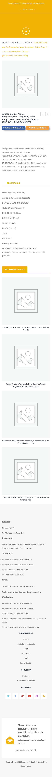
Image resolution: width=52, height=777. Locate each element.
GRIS (18, 167)
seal (4, 170)
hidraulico (35, 167)
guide (27, 167)
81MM (27, 163)
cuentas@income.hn (32, 592)
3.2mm (12, 159)
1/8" (8, 156)
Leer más (26, 328)
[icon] (26, 31)
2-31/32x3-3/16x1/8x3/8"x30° (32, 156)
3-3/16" (5, 159)
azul (4, 167)
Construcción (19, 149)
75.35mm (28, 159)
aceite (40, 163)
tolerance (16, 170)
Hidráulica (29, 149)
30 (22, 159)
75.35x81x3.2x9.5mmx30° (13, 163)
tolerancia (25, 170)
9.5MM (33, 163)
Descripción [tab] (13, 183)
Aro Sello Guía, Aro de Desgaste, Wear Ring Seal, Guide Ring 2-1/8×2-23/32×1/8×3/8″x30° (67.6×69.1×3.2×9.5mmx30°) (43, 114)
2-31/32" (15, 156)
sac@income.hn (38, 3)
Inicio (4, 43)
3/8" (18, 159)
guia (22, 167)
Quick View (26, 320)
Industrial (15, 43)
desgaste (10, 167)
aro (45, 163)
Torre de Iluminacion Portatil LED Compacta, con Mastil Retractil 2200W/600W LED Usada (48, 114)
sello (9, 170)
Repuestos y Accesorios (13, 152)
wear (33, 170)
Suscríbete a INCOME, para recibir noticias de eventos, (30, 730)
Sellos (27, 43)
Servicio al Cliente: (10, 586)
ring (42, 167)
